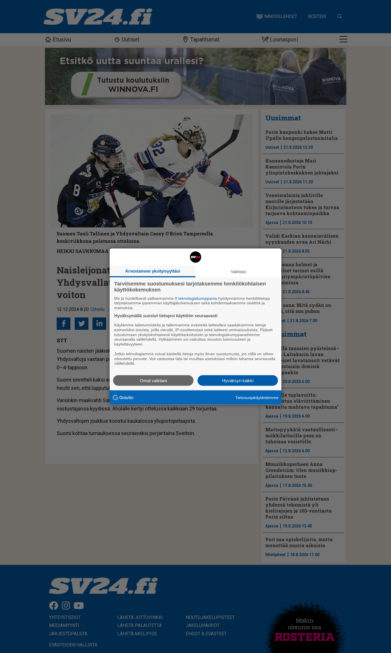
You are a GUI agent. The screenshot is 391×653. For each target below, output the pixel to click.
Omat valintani (153, 380)
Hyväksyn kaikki (237, 380)
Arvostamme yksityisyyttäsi (152, 270)
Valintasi (238, 271)
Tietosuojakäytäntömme (257, 397)
